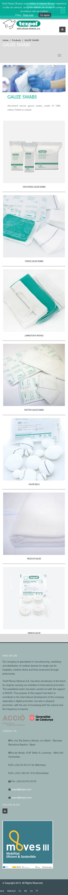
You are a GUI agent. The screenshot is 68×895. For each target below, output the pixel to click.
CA (31, 890)
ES (20, 890)
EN (25, 890)
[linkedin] (4, 810)
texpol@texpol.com (21, 789)
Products (16, 40)
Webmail (11, 890)
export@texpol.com (21, 797)
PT (37, 890)
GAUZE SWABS (31, 40)
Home (6, 40)
